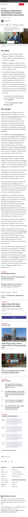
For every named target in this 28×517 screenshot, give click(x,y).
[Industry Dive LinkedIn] (2, 461)
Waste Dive (14, 486)
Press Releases (4, 482)
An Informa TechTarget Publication (14, 1)
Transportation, (11, 295)
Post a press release (10, 450)
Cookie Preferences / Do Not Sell (9, 512)
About (2, 469)
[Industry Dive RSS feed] (11, 461)
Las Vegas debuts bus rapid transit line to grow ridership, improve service (14, 385)
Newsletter (3, 476)
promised (5, 129)
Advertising (14, 469)
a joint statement (15, 257)
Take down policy (19, 510)
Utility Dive (14, 484)
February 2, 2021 (8, 104)
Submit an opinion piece (17, 474)
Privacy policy (4, 510)
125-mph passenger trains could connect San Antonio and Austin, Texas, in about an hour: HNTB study (15, 394)
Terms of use (11, 510)
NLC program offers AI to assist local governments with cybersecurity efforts (14, 407)
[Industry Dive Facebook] (5, 461)
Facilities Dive (15, 482)
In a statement (11, 136)
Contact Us (3, 474)
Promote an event (16, 476)
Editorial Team (4, 472)
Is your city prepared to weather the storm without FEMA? (13, 371)
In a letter (12, 201)
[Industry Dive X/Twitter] (8, 461)
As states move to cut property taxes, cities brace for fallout (14, 401)
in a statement (23, 231)
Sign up (21, 4)
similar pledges (18, 134)
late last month (12, 117)
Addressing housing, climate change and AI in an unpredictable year (14, 345)
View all (3, 450)
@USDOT (11, 99)
